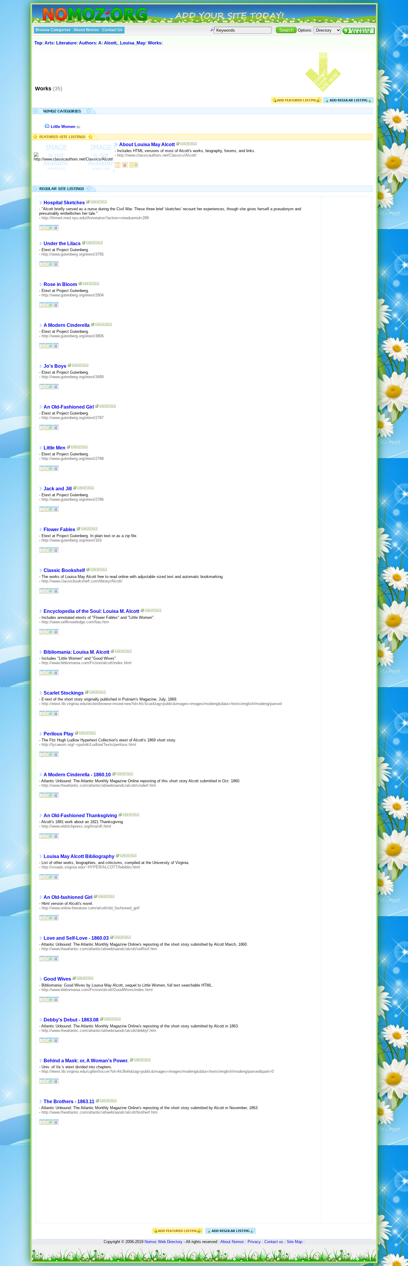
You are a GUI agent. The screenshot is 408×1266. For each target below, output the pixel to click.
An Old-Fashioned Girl (69, 406)
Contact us (273, 1241)
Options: (305, 30)
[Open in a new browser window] (178, 145)
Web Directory (170, 1241)
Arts (49, 42)
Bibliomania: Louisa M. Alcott (76, 652)
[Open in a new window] (88, 203)
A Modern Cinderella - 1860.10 (77, 774)
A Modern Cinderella (67, 325)
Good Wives (57, 978)
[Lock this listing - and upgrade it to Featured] (49, 227)
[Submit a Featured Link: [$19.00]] (297, 102)
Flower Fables (59, 529)
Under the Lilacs (62, 243)
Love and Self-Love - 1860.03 (76, 938)
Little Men (54, 447)
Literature (66, 42)
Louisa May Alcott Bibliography (79, 856)
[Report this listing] (125, 164)
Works (154, 42)
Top (38, 42)
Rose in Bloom (60, 284)
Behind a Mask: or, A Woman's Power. (86, 1060)
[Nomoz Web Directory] (84, 15)
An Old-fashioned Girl (68, 897)
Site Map (294, 1241)
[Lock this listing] (118, 164)
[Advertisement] (142, 65)
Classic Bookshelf (64, 570)
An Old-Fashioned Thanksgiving (80, 815)
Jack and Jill (58, 488)
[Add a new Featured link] (133, 164)
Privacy (254, 1241)
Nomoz (151, 1241)
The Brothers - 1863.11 (69, 1101)
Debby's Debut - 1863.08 (71, 1019)
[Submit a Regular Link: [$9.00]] (348, 102)
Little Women (63, 126)
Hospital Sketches (64, 202)
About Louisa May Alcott (147, 144)
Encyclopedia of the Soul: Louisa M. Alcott (91, 611)
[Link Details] (188, 145)
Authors (87, 42)
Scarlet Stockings (64, 692)
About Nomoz (232, 1241)
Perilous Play (58, 733)
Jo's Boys (55, 366)
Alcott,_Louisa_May (124, 42)
